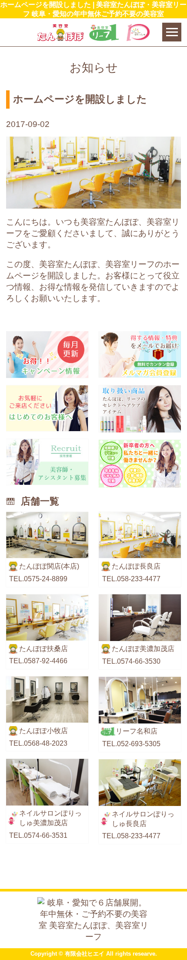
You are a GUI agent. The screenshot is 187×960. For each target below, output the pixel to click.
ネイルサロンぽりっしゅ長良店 (143, 818)
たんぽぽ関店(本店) (49, 566)
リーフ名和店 (136, 731)
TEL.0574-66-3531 (38, 835)
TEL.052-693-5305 (131, 743)
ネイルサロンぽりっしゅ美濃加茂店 (50, 817)
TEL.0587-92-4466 (38, 661)
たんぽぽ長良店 (136, 566)
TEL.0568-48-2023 (38, 743)
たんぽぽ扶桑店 (43, 648)
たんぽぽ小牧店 (43, 730)
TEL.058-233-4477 (131, 579)
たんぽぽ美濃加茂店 (143, 648)
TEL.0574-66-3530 (131, 661)
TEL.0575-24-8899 (38, 579)
